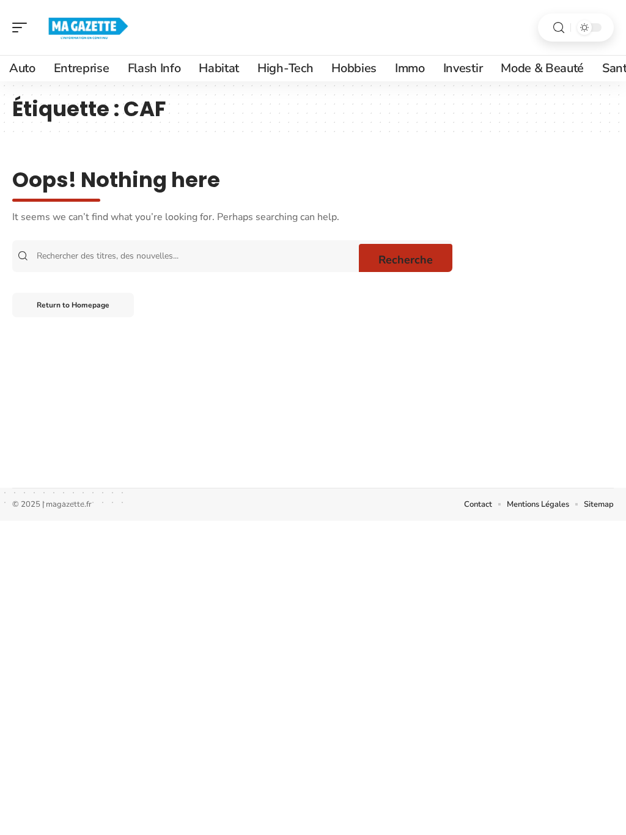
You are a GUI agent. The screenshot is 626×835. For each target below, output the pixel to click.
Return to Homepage (73, 305)
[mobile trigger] (22, 27)
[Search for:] (196, 256)
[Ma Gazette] (88, 27)
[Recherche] (558, 27)
